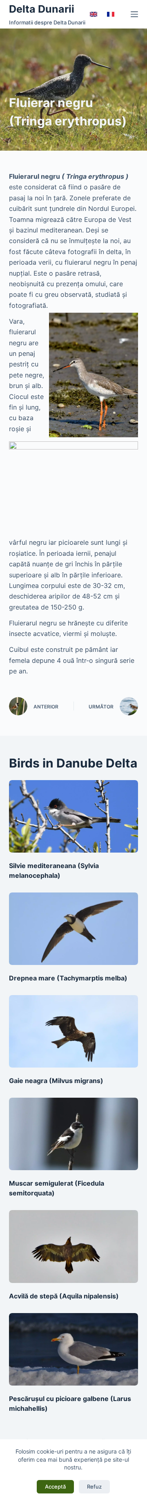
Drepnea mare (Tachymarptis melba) (68, 978)
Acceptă (55, 1486)
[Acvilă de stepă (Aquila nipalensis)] (73, 1246)
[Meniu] (134, 14)
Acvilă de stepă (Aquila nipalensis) (64, 1296)
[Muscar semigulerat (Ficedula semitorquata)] (73, 1134)
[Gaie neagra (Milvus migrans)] (73, 1031)
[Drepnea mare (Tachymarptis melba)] (73, 928)
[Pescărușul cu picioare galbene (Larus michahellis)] (73, 1349)
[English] (93, 14)
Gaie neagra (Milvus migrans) (56, 1081)
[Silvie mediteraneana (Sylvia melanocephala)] (73, 816)
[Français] (110, 14)
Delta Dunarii (41, 9)
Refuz (94, 1486)
